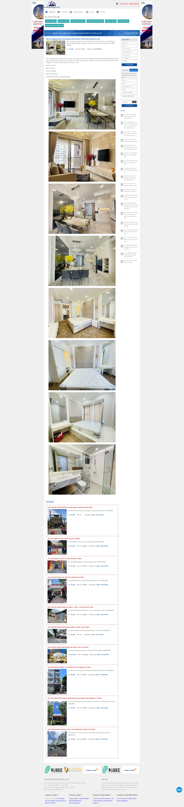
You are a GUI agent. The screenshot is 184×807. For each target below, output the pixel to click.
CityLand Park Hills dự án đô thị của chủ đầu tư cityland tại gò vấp (131, 197)
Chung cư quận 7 (63, 21)
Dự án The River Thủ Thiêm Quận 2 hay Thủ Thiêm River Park (131, 239)
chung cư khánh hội (107, 787)
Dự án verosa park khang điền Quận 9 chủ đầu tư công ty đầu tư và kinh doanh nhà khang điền (131, 205)
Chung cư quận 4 (51, 21)
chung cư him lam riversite (121, 787)
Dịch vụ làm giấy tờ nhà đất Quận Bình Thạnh (130, 261)
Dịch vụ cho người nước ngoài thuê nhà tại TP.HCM (130, 184)
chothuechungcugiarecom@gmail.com (58, 787)
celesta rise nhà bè (50, 803)
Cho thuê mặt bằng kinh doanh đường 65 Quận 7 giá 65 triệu (68, 627)
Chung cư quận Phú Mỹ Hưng (54, 25)
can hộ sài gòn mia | (122, 798)
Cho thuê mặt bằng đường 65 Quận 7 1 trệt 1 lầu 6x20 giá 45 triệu (70, 607)
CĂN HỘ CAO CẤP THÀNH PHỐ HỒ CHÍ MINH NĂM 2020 (130, 154)
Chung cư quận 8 (123, 21)
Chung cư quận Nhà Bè (77, 21)
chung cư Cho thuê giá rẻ (109, 783)
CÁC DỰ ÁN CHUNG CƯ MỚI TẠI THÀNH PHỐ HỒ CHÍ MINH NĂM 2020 (130, 177)
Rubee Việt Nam (84, 798)
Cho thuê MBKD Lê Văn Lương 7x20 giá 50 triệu (64, 538)
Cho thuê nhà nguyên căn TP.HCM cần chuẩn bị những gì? (131, 170)
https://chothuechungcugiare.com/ (53, 789)
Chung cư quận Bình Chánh (95, 21)
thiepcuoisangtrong (122, 800)
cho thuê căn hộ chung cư (112, 789)
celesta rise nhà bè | (50, 798)
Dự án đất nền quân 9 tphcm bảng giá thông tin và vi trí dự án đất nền (131, 247)
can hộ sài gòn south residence (101, 798)
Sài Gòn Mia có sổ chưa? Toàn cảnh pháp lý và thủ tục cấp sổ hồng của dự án (131, 133)
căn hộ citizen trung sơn (130, 785)
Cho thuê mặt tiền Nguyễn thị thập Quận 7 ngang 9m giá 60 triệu (70, 507)
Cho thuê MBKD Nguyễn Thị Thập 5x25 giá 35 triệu (64, 558)
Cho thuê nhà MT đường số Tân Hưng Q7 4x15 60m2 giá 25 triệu (69, 667)
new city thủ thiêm (50, 800)
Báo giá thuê (125, 70)
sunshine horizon (61, 800)
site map (123, 789)
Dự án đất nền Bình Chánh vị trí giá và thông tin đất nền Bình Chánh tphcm (131, 254)
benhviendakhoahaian (75, 800)
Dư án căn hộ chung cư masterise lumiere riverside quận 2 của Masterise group (130, 147)
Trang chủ (48, 33)
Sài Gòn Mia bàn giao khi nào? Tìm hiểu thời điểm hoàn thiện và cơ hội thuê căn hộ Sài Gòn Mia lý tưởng (131, 125)
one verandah (60, 798)
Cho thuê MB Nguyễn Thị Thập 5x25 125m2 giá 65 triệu (66, 577)
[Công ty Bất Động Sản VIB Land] (51, 4)
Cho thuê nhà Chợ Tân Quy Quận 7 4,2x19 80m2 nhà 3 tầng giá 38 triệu (71, 729)
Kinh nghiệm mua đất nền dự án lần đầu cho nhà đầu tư (130, 190)
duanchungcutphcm (74, 803)
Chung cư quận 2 (111, 21)
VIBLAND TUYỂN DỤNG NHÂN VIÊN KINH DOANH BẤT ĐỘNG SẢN (130, 116)
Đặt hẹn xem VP (134, 70)
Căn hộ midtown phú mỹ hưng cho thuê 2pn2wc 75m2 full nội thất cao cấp (77, 33)
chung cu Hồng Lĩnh (122, 783)
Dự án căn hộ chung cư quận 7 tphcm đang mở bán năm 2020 (131, 231)
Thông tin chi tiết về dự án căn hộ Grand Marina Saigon (130, 140)
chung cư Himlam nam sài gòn (113, 785)
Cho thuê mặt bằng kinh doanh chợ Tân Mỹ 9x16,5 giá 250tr (68, 647)
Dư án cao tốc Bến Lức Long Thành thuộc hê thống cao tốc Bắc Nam (131, 224)
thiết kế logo (132, 798)
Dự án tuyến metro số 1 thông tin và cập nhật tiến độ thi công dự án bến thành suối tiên (131, 215)
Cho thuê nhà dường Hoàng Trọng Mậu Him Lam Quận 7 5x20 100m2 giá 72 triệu (74, 698)
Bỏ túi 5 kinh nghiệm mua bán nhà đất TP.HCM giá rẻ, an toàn (131, 162)
